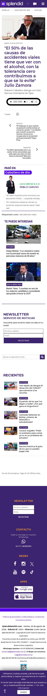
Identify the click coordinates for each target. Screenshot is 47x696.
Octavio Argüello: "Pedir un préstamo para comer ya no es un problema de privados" (30, 434)
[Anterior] (10, 125)
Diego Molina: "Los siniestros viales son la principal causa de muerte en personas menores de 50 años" (22, 253)
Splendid (10, 247)
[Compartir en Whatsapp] (17, 114)
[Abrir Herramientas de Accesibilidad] (5, 691)
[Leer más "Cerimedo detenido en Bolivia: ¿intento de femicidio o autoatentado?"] (10, 415)
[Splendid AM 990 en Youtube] (15, 572)
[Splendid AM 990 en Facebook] (15, 563)
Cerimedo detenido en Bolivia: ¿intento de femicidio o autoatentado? (29, 418)
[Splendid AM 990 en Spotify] (23, 572)
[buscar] (42, 357)
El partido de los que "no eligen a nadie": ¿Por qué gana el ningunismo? (30, 403)
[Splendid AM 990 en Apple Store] (23, 597)
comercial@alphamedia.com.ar (14, 652)
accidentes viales (28, 214)
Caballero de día (17, 172)
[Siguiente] (37, 149)
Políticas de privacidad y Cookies (15, 617)
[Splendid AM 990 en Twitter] (32, 563)
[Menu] (43, 3)
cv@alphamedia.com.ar (24, 655)
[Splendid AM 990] (12, 4)
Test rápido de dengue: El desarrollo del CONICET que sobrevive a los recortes (31, 389)
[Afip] (23, 668)
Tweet (7, 114)
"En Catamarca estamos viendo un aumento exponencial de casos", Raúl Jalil (23, 205)
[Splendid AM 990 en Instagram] (23, 563)
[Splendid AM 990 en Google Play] (23, 589)
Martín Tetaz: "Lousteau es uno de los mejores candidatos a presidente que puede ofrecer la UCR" (23, 291)
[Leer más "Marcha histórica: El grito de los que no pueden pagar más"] (10, 447)
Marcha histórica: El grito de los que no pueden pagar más (30, 448)
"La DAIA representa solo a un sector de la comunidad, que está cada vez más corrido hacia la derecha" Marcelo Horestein (19, 154)
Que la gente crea (14, 284)
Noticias (23, 382)
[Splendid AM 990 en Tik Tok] (32, 572)
